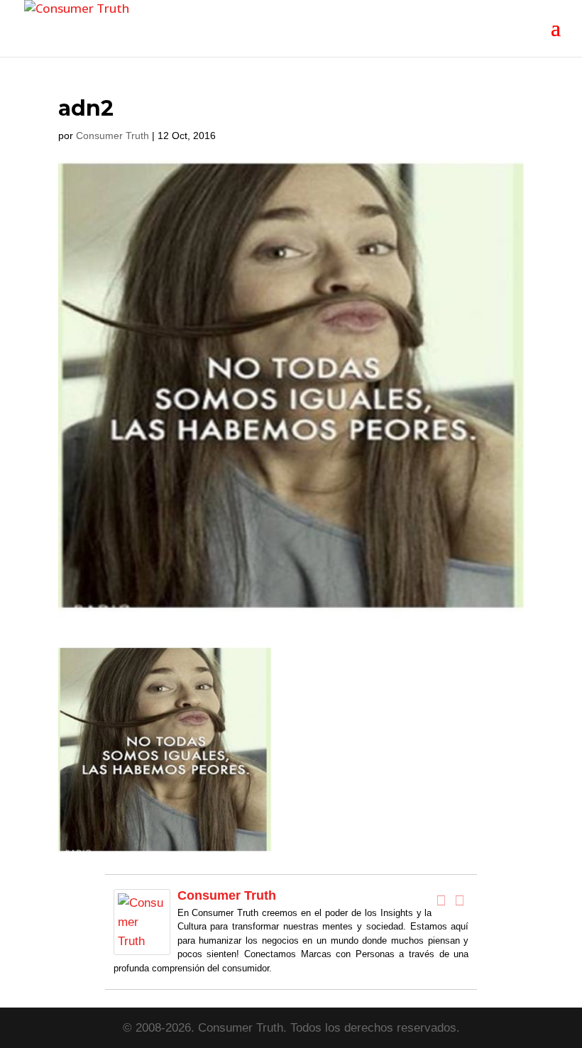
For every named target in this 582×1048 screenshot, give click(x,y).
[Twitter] (459, 900)
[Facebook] (440, 900)
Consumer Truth (112, 135)
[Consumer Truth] (142, 945)
